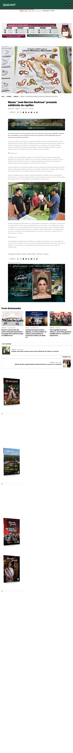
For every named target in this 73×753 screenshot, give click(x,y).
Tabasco (16, 96)
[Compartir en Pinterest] (26, 112)
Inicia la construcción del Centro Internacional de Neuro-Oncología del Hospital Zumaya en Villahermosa (12, 333)
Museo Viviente (32, 254)
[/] (66, 4)
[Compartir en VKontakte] (34, 112)
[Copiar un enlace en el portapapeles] (37, 112)
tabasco (46, 254)
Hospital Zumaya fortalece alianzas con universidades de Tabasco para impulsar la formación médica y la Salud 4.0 (36, 334)
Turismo (8, 96)
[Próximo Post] (67, 363)
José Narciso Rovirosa (15, 254)
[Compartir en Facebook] (18, 112)
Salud (27, 328)
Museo (24, 254)
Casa (2, 96)
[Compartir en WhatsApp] (23, 112)
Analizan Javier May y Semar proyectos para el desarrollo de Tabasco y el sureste (35, 351)
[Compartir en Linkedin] (28, 112)
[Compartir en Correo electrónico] (31, 112)
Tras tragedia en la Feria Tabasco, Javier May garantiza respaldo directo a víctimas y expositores (60, 333)
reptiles (40, 254)
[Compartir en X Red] (20, 112)
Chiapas (52, 362)
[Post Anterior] (6, 350)
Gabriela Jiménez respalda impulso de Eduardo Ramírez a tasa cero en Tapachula (38, 364)
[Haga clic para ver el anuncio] (36, 124)
